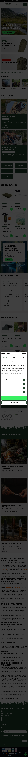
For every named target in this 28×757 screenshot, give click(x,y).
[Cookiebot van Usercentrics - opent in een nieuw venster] (21, 353)
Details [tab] (14, 357)
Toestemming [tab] (5, 357)
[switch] (25, 384)
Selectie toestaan (14, 402)
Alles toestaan (14, 398)
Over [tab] (23, 357)
